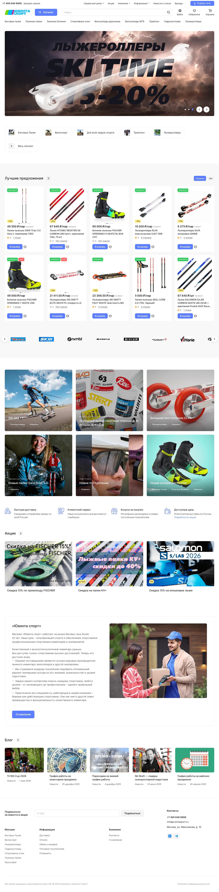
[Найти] (168, 12)
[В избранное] (25, 246)
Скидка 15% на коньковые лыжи (170, 590)
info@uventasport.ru (178, 821)
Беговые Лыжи (13, 835)
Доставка (44, 835)
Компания (115, 829)
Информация (47, 829)
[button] (185, 109)
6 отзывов (146, 237)
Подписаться (132, 813)
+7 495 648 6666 (12, 3)
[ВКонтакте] (170, 836)
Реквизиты (45, 853)
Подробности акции (185, 517)
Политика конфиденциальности (193, 884)
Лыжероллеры (13, 844)
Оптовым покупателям (51, 848)
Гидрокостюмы (13, 848)
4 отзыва (102, 307)
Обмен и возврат (48, 844)
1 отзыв (17, 237)
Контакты (114, 835)
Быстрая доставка (25, 509)
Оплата (43, 839)
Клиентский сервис (79, 509)
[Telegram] (176, 836)
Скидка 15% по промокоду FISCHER (31, 590)
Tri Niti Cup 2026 (16, 775)
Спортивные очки (14, 853)
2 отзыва (188, 237)
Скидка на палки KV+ (92, 590)
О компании (23, 714)
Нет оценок (61, 241)
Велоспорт (11, 839)
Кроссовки (10, 862)
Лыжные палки (13, 857)
